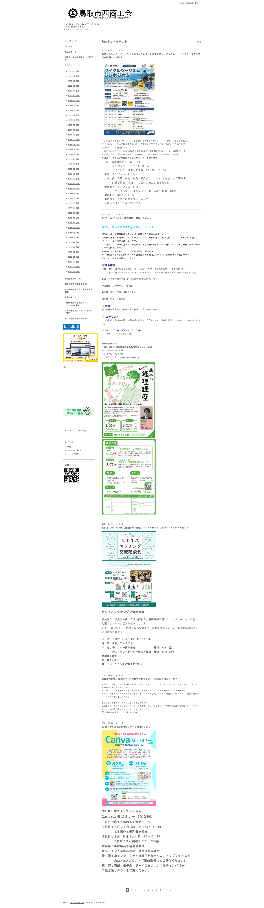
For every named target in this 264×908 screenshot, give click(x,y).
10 (165, 890)
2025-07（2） (74, 115)
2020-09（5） (74, 257)
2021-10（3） (74, 223)
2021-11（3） (74, 218)
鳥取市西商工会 (77, 902)
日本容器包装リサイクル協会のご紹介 (79, 311)
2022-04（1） (74, 208)
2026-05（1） (74, 86)
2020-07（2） (74, 262)
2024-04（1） (74, 154)
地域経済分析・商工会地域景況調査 (79, 290)
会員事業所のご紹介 (74, 278)
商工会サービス (72, 52)
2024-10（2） (74, 130)
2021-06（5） (74, 232)
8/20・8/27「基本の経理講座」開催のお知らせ (127, 218)
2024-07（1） (74, 139)
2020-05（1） (74, 267)
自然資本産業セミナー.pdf (117, 712)
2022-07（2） (74, 193)
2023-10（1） (74, 159)
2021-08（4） (74, 227)
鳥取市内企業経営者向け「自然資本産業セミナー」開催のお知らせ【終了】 (141, 678)
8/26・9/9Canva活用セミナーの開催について (126, 726)
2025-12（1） (74, 96)
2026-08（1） (74, 71)
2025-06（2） (74, 120)
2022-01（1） (74, 213)
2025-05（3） (74, 125)
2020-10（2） (74, 252)
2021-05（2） (74, 237)
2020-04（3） (74, 271)
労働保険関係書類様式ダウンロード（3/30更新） (79, 303)
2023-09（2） (74, 164)
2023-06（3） (74, 174)
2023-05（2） (74, 179)
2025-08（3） (74, 110)
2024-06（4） (74, 144)
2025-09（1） (74, 105)
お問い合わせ (71, 297)
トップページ (71, 41)
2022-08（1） (74, 188)
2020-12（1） (74, 242)
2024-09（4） (74, 135)
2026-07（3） (74, 76)
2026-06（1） (74, 81)
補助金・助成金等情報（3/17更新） (79, 58)
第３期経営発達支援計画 (76, 318)
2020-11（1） (74, 247)
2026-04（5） (74, 91)
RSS (199, 42)
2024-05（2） (74, 149)
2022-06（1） (74, 198)
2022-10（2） (74, 183)
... (171, 890)
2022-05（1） (74, 203)
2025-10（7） (74, 100)
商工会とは (70, 46)
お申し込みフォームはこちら (128, 330)
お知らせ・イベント (74, 65)
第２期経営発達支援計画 (76, 284)
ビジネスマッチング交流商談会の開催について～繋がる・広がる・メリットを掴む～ (145, 527)
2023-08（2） (74, 169)
